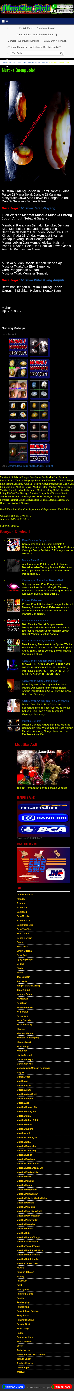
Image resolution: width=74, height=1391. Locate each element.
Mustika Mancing (25, 1181)
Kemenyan (22, 1012)
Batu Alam (22, 907)
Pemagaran (23, 1289)
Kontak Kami (26, 28)
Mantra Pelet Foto (32, 560)
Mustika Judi (23, 1133)
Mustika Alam (24, 1090)
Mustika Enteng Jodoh (19, 70)
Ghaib (20, 968)
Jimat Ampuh (23, 990)
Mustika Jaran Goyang (38, 208)
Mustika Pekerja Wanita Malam (32, 1198)
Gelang (20, 964)
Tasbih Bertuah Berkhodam (31, 1354)
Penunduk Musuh (25, 1320)
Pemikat (45, 62)
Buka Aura (22, 946)
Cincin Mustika (24, 951)
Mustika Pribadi (25, 1228)
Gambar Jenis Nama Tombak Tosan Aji (37, 34)
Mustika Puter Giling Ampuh (42, 280)
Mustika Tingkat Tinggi (28, 1246)
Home (4, 62)
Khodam (21, 1029)
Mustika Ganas (24, 1124)
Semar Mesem (24, 1341)
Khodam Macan (25, 1033)
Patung (20, 1276)
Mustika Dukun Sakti (27, 1120)
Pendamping (23, 1302)
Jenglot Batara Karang (28, 985)
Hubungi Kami (62, 1386)
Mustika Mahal (24, 1176)
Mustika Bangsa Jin (27, 1107)
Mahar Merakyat (25, 1059)
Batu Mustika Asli (46, 28)
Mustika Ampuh (25, 1098)
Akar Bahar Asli (25, 894)
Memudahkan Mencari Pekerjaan (33, 1068)
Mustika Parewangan (27, 1194)
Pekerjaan (22, 1281)
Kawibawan (22, 999)
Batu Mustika (23, 916)
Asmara (12, 62)
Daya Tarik (21, 62)
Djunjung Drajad (25, 959)
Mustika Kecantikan (27, 1146)
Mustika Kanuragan (27, 1137)
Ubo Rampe (23, 1367)
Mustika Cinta (24, 1116)
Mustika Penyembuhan (28, 1216)
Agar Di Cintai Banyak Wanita (38, 640)
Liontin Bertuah (24, 1055)
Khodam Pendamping (28, 1037)
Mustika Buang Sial (26, 1111)
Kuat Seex (22, 1051)
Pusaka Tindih (24, 1324)
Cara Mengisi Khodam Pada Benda (42, 660)
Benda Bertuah (24, 938)
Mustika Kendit (24, 1155)
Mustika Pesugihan (26, 1224)
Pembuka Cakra (25, 1294)
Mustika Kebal (24, 1142)
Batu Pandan (23, 920)
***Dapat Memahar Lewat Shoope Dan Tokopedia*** (34, 47)
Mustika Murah (33, 62)
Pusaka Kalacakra (32, 600)
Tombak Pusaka (25, 1363)
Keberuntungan (25, 1007)
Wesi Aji (21, 1372)
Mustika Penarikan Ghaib (29, 1211)
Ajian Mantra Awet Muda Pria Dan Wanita (45, 700)
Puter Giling (23, 1328)
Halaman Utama (14, 1386)
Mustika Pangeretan (27, 1189)
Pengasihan (23, 1307)
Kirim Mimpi (23, 1046)
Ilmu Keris (22, 981)
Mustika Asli (23, 1103)
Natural (20, 1268)
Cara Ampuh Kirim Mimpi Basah (40, 680)
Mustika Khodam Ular (28, 1172)
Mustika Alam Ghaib (27, 1094)
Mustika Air (22, 1081)
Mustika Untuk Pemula (28, 1254)
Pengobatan (23, 1315)
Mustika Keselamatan (28, 1163)
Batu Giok (22, 912)
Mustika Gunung (25, 1129)
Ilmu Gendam (23, 977)
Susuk (20, 1346)
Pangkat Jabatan (25, 1272)
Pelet (19, 1285)
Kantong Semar (25, 994)
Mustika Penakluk (26, 1207)
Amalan (21, 899)
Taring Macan (23, 1350)
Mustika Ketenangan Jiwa (30, 1168)
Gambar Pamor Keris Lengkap (23, 40)
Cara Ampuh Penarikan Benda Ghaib (43, 580)
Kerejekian (22, 1016)
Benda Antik (23, 933)
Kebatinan (22, 1003)
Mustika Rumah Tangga (29, 1237)
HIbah (20, 972)
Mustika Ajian (24, 1085)
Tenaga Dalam (24, 1359)
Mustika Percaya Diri (27, 1220)
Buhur (20, 942)
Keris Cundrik (24, 1020)
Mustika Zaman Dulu (27, 1263)
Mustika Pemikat (25, 1202)
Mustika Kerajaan (26, 1159)
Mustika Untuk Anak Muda (30, 1250)
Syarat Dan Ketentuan (54, 40)
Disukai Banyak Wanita (35, 620)
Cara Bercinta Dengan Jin (36, 540)
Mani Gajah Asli (25, 1064)
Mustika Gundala (31, 720)
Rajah (20, 1333)
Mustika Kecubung (26, 1150)
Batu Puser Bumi (25, 925)
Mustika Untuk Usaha (28, 1259)
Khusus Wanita (24, 1042)
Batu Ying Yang (24, 929)
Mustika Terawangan (27, 1241)
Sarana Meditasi (25, 1337)
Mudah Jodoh (23, 1077)
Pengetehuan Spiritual (28, 1311)
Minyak (20, 1072)
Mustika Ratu (23, 1233)
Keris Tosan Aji (24, 1024)
